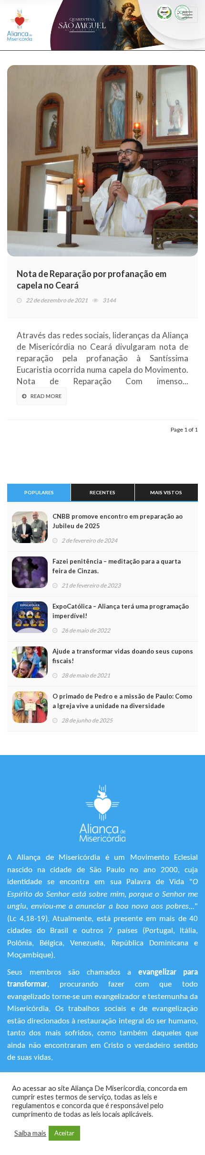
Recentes (102, 492)
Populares (39, 492)
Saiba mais (30, 1133)
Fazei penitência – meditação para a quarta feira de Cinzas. (116, 566)
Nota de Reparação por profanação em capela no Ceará (91, 279)
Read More (46, 396)
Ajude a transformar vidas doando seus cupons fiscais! (122, 656)
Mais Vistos (166, 492)
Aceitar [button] (64, 1133)
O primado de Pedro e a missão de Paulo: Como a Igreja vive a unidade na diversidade (122, 701)
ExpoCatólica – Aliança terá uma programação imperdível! (120, 611)
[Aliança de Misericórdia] (19, 25)
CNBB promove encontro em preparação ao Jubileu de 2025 (117, 521)
